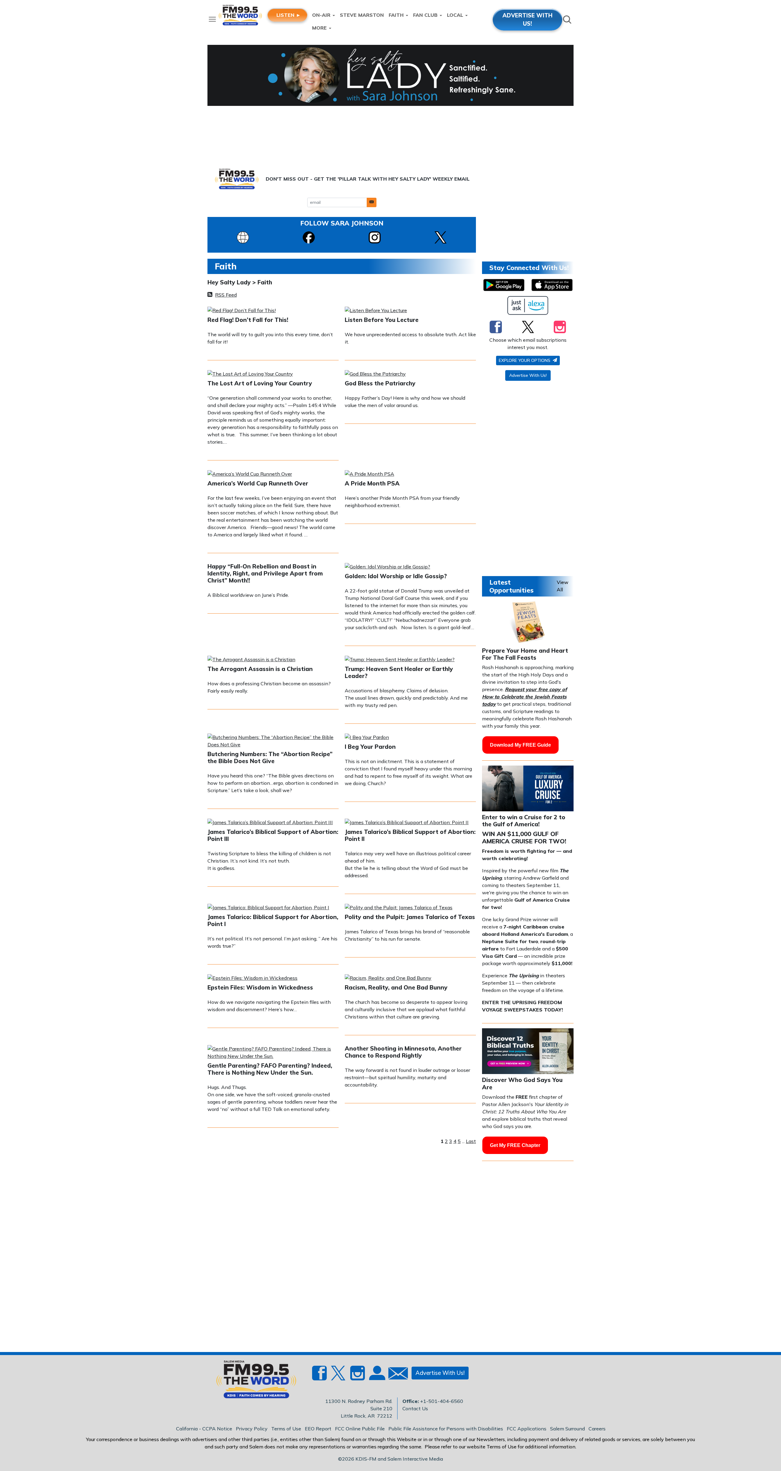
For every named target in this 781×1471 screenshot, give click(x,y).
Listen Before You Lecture (382, 319)
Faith (264, 282)
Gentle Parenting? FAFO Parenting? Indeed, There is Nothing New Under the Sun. (269, 1069)
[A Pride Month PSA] (369, 474)
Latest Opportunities (511, 586)
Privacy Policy (252, 1429)
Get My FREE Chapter (515, 1145)
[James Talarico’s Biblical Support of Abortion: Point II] (407, 823)
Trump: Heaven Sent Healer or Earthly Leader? (399, 672)
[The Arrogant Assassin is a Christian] (251, 660)
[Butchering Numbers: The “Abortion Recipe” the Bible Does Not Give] (273, 741)
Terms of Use (286, 1429)
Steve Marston (362, 15)
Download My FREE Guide (520, 745)
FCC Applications (526, 1429)
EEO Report (318, 1429)
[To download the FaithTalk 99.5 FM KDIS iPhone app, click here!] (552, 285)
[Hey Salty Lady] (390, 75)
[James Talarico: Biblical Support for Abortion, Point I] (268, 908)
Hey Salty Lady (229, 282)
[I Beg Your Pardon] (367, 738)
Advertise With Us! (528, 375)
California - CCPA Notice (204, 1429)
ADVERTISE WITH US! (527, 19)
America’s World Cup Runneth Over (257, 483)
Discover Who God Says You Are (522, 1083)
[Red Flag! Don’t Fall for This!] (241, 311)
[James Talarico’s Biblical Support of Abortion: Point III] (270, 823)
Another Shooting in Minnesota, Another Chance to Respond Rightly (403, 1052)
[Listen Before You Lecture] (376, 311)
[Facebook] (308, 237)
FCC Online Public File (360, 1429)
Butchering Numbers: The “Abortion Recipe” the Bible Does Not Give (270, 757)
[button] (371, 202)
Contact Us (415, 1408)
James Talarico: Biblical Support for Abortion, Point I (272, 920)
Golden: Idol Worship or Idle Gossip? (396, 576)
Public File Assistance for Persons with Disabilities (445, 1429)
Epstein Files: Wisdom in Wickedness (260, 987)
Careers (597, 1429)
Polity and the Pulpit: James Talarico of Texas (410, 917)
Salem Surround (567, 1429)
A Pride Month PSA (372, 483)
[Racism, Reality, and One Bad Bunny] (388, 978)
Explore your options (525, 360)
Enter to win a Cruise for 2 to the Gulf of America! (523, 820)
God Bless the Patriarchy (380, 383)
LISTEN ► (288, 15)
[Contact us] (395, 1375)
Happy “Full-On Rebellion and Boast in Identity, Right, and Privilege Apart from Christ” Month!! (265, 573)
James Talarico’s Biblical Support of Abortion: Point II (410, 835)
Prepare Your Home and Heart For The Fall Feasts (525, 654)
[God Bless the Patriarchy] (375, 374)
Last (471, 1141)
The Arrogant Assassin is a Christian (260, 668)
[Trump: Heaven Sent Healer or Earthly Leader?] (400, 660)
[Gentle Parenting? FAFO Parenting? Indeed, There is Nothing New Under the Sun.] (273, 1053)
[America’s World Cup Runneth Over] (249, 474)
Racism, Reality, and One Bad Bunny (396, 987)
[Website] (242, 237)
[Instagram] (374, 237)
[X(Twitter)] (440, 237)
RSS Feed (226, 295)
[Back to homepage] (252, 1381)
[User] (376, 1377)
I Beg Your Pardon (370, 746)
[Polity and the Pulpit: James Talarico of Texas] (398, 908)
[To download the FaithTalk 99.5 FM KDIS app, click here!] (503, 285)
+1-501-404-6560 (441, 1401)
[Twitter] (528, 327)
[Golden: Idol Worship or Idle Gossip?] (387, 567)
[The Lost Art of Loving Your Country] (250, 374)
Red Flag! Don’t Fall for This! (247, 319)
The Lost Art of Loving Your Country (259, 383)
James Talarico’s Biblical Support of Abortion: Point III (272, 835)
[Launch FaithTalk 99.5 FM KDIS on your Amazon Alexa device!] (528, 305)
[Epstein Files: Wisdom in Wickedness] (252, 978)
